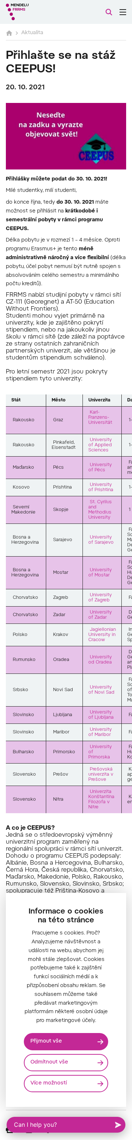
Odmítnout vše (49, 1062)
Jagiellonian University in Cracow (102, 635)
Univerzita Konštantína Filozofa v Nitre (101, 800)
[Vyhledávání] (109, 12)
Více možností (48, 1083)
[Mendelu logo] (42, 12)
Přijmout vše (46, 1041)
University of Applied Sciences (100, 445)
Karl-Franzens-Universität (100, 417)
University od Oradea (100, 660)
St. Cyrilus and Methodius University (100, 510)
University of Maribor (100, 732)
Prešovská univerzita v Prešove (100, 774)
